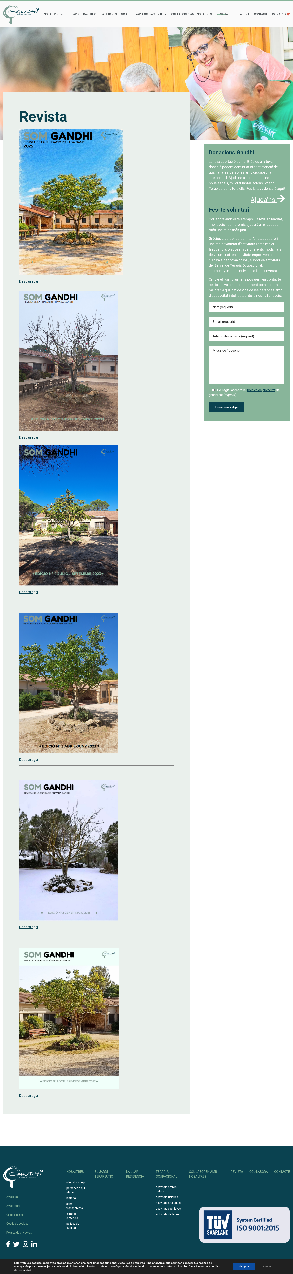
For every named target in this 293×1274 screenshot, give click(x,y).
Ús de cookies (15, 1214)
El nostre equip (75, 1182)
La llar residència (114, 14)
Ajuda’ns (264, 200)
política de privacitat (261, 390)
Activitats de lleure (167, 1214)
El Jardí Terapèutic (82, 14)
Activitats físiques (167, 1197)
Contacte (261, 14)
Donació (279, 14)
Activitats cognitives (168, 1208)
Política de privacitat (19, 1232)
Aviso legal (13, 1205)
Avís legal (12, 1196)
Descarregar (28, 281)
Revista (222, 14)
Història (71, 1198)
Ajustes (267, 1266)
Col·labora (241, 14)
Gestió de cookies (17, 1223)
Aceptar (244, 1266)
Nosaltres (51, 14)
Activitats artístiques (168, 1202)
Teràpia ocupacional (147, 14)
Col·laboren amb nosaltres (191, 14)
